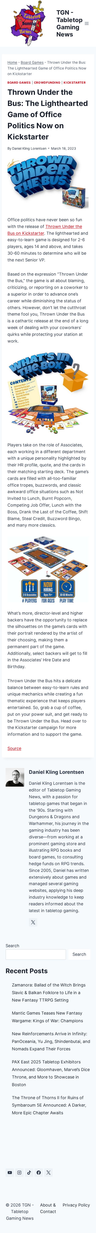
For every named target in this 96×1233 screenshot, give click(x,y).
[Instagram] (19, 1172)
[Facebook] (38, 1172)
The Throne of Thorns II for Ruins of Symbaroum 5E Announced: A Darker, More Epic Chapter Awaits (49, 1105)
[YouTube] (10, 1172)
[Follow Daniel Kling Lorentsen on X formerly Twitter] (33, 922)
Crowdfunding (47, 82)
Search (12, 945)
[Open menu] (86, 23)
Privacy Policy (76, 1205)
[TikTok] (29, 1172)
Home (12, 62)
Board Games (32, 62)
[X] (48, 1172)
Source (14, 748)
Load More (48, 1143)
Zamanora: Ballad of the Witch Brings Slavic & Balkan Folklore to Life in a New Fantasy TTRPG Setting (49, 992)
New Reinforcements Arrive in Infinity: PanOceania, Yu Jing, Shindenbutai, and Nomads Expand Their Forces (51, 1041)
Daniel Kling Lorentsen (29, 148)
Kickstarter (75, 82)
